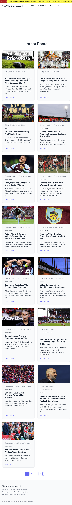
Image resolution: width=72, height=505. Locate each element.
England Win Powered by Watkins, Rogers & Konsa (51, 184)
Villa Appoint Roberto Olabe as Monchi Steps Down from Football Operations (52, 398)
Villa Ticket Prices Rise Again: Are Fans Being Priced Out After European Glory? (49, 1)
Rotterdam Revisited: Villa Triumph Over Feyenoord (16, 286)
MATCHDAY (42, 6)
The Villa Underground (12, 6)
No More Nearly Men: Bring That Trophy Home (17, 133)
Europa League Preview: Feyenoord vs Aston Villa (16, 337)
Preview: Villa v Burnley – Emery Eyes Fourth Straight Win (52, 236)
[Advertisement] (36, 23)
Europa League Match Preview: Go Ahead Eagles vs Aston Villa (53, 134)
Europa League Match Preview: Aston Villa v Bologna (14, 395)
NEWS (32, 6)
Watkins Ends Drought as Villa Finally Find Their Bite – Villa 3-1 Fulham (53, 341)
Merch (60, 6)
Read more (8, 97)
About (52, 6)
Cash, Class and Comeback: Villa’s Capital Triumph (17, 184)
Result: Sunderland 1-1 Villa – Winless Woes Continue (18, 451)
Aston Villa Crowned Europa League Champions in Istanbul (53, 79)
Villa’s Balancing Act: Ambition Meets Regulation (52, 286)
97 (40, 474)
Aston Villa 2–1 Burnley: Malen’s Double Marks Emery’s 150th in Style (15, 236)
